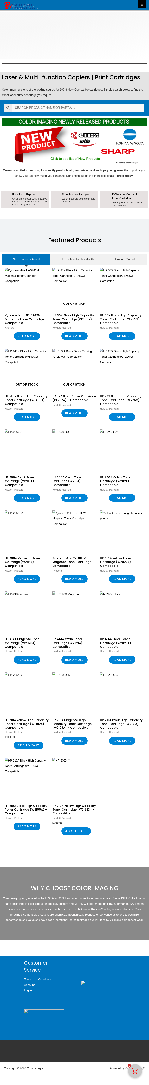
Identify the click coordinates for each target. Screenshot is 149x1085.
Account (29, 984)
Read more (27, 336)
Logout (28, 990)
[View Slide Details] (74, 141)
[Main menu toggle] (142, 4)
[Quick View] (12, 336)
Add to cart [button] (29, 745)
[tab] (26, 259)
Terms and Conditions (38, 979)
